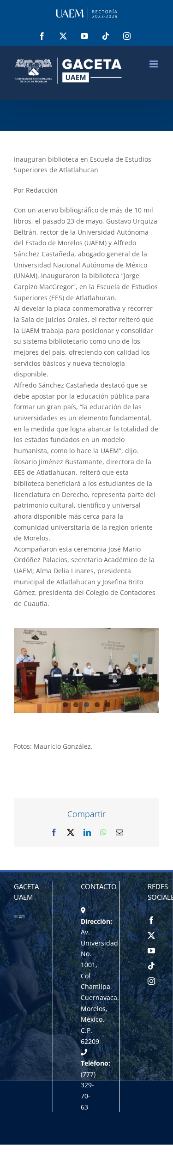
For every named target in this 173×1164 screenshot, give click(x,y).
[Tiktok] (151, 966)
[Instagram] (151, 981)
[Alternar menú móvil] (154, 64)
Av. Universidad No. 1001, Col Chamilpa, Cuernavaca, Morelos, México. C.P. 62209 (100, 987)
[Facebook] (151, 920)
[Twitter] (151, 935)
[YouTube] (151, 950)
